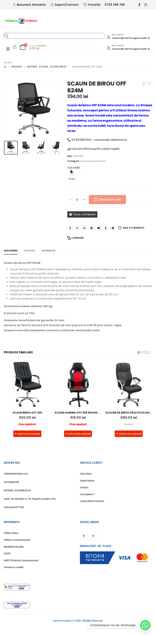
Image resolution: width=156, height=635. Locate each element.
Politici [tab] (29, 250)
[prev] (143, 83)
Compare (77, 237)
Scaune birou (98, 161)
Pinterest (91, 228)
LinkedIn (84, 228)
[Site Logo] (21, 20)
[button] (6, 36)
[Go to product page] (27, 384)
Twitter (77, 228)
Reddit (113, 228)
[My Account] (14, 46)
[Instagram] (145, 4)
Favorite (94, 5)
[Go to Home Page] (5, 67)
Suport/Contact (67, 5)
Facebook (70, 228)
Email (99, 228)
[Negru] (72, 173)
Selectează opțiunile (28, 433)
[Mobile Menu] (8, 49)
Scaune (84, 161)
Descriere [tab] (11, 250)
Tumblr (106, 228)
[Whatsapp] (145, 625)
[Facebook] (139, 4)
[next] (149, 83)
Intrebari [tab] (48, 250)
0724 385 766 (115, 5)
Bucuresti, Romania (31, 5)
